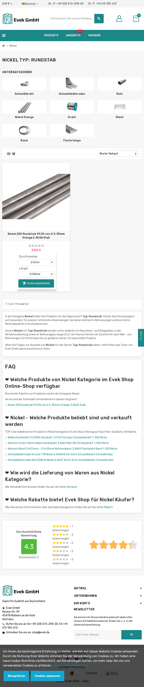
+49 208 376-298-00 (44, 624)
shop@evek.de (41, 632)
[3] (36, 245)
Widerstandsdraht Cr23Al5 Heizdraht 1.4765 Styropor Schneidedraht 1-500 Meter (57, 437)
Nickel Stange (24, 117)
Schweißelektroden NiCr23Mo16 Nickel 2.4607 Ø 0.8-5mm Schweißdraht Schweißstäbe (61, 460)
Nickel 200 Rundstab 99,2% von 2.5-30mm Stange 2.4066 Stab (36, 235)
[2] (33, 245)
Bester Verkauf (109, 153)
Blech (119, 117)
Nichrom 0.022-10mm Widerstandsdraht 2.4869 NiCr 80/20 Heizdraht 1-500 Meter (58, 443)
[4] (39, 245)
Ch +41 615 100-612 (102, 3)
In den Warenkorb (36, 283)
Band (24, 140)
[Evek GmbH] (20, 18)
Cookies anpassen (47, 676)
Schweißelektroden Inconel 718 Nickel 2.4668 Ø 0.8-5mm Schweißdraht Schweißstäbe (60, 454)
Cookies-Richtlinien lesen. (70, 665)
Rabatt (108, 507)
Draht (72, 117)
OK (131, 634)
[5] (42, 245)
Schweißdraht (24, 93)
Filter (141, 336)
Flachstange (72, 140)
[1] (29, 245)
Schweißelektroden (72, 93)
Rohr (119, 93)
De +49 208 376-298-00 (66, 3)
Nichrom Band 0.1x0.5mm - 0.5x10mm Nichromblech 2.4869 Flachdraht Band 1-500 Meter (63, 448)
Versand (71, 487)
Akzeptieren (16, 676)
